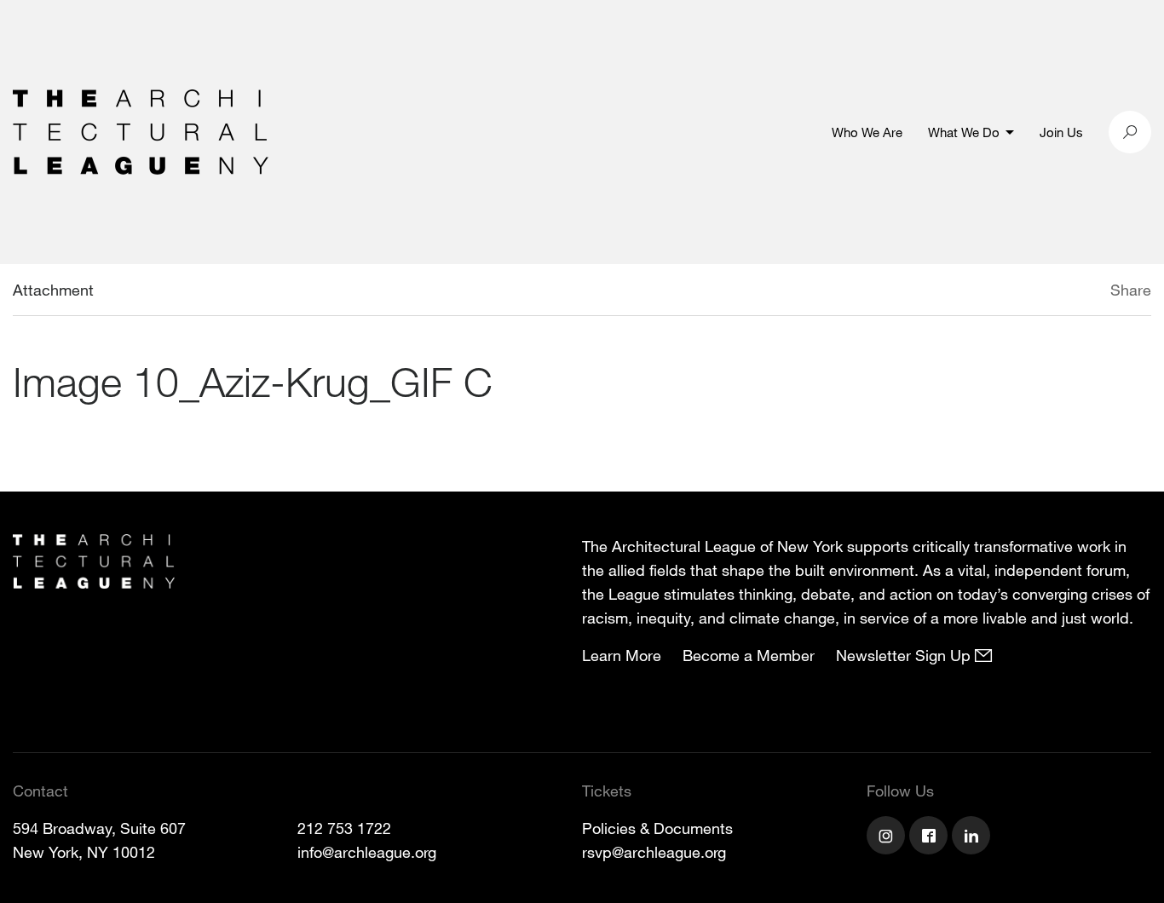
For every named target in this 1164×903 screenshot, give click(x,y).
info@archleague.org (366, 852)
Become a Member (749, 655)
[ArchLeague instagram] (888, 837)
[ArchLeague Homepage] (140, 130)
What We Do (964, 132)
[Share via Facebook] (1085, 292)
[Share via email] (1020, 292)
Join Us (1061, 132)
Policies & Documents (657, 828)
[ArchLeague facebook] (930, 837)
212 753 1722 (344, 828)
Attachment (53, 289)
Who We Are (867, 132)
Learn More (621, 655)
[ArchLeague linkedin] (973, 837)
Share (1130, 289)
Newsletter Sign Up (905, 655)
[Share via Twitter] (1059, 292)
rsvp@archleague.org (654, 852)
